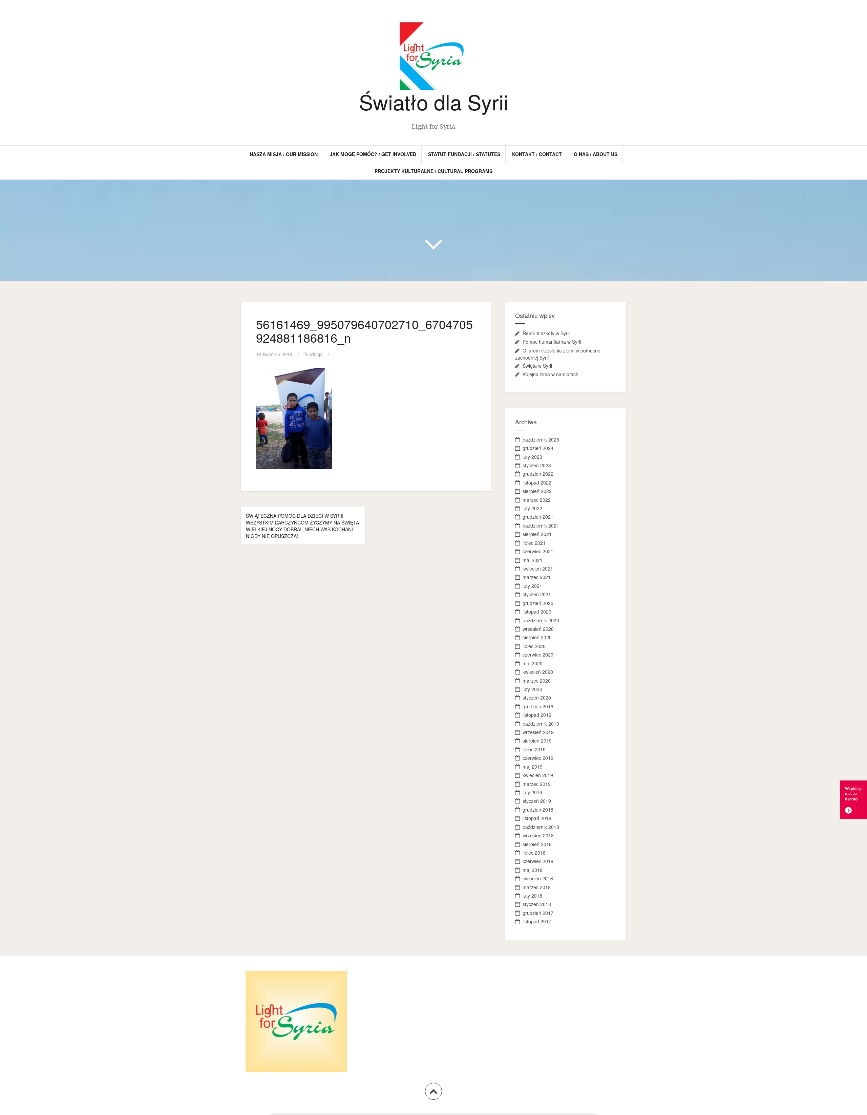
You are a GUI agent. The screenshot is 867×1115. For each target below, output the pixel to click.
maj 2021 (533, 560)
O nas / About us (595, 154)
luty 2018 (532, 895)
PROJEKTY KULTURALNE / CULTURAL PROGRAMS (433, 171)
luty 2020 (532, 689)
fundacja (313, 354)
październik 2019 (541, 723)
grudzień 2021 (538, 516)
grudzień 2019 (538, 706)
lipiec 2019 (534, 749)
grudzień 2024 (538, 448)
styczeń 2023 (537, 465)
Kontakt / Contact (537, 154)
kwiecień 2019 (538, 775)
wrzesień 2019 (538, 732)
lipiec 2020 (534, 646)
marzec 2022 (537, 499)
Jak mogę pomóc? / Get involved (373, 154)
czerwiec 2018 (538, 861)
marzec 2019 (537, 783)
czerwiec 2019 (538, 757)
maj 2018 (533, 869)
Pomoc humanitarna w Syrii (552, 341)
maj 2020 (533, 663)
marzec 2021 (537, 577)
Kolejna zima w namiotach (550, 374)
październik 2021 (541, 525)
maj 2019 (533, 766)
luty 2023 (532, 456)
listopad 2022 (537, 482)
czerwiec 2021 (538, 551)
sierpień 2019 (537, 740)
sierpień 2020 (537, 637)
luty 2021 (532, 585)
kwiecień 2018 (538, 878)
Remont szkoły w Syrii (546, 333)
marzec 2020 (537, 680)
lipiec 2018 (534, 852)
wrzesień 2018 (538, 835)
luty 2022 (532, 508)
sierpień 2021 (537, 534)
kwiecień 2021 (538, 568)
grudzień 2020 (538, 603)
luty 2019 (532, 792)
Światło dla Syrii (433, 101)
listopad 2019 (537, 714)
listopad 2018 (537, 818)
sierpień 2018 (537, 844)
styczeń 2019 (537, 800)
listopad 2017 (537, 921)
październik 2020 (541, 620)
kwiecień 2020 (538, 671)
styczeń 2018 (537, 904)
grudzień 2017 (538, 912)
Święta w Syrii (537, 365)
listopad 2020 (537, 611)
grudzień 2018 (538, 809)
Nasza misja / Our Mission (284, 154)
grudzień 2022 (538, 473)
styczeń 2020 (537, 697)
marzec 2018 (537, 887)
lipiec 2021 (534, 542)
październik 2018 (541, 826)
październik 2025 (541, 439)
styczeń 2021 (537, 594)
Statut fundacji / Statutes (464, 154)
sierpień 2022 (537, 491)
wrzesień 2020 (538, 628)
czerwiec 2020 (538, 654)
